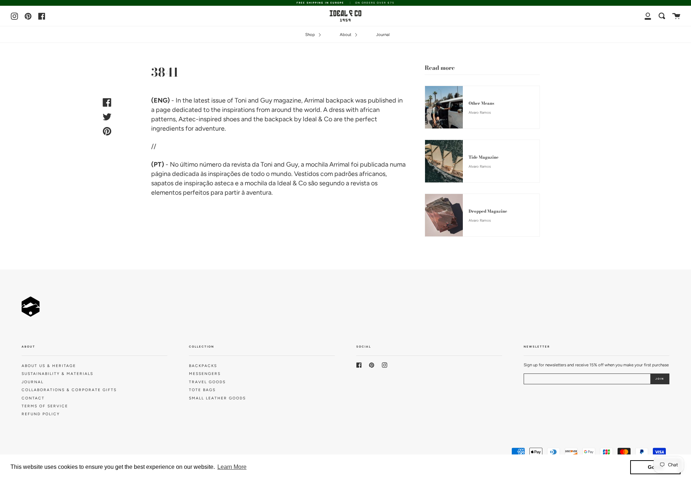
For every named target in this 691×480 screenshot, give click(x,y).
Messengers (205, 373)
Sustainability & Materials (57, 373)
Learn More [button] (232, 467)
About (346, 34)
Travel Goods (207, 382)
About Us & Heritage (49, 365)
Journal (383, 34)
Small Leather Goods (217, 398)
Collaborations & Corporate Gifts (69, 390)
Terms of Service (45, 406)
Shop (310, 34)
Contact (33, 398)
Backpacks (203, 365)
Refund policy (41, 414)
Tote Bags (202, 390)
